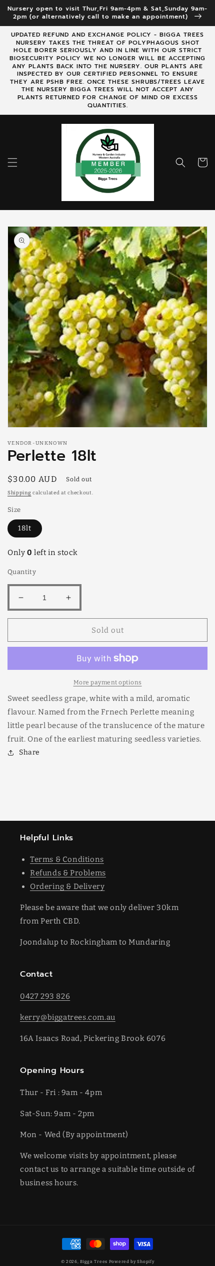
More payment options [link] (108, 682)
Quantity (22, 572)
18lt (25, 528)
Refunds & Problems (68, 872)
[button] (13, 162)
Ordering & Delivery (67, 886)
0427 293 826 (45, 996)
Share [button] (29, 752)
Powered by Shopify (131, 1261)
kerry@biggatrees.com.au (68, 1017)
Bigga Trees (94, 1261)
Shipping (20, 493)
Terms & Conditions (67, 859)
